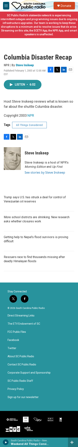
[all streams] (73, 442)
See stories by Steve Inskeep (45, 172)
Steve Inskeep (25, 65)
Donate (66, 5)
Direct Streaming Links (21, 315)
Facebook (13, 340)
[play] (5, 442)
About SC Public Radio (21, 356)
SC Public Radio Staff (20, 380)
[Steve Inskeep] (12, 158)
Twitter (12, 348)
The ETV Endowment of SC (24, 323)
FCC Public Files (17, 332)
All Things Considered (29, 125)
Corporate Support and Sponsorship (29, 372)
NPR (30, 115)
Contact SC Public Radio (22, 364)
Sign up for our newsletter (23, 397)
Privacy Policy (16, 389)
